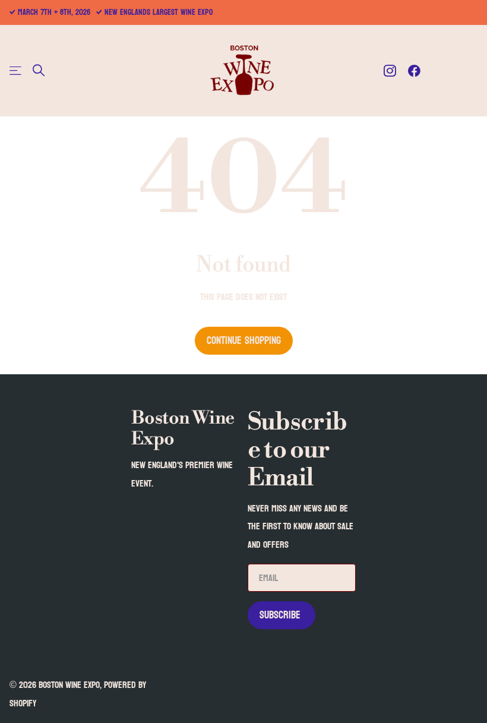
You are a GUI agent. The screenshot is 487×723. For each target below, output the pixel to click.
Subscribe (281, 615)
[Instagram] (390, 71)
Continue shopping (244, 341)
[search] (39, 70)
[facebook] (414, 71)
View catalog (16, 70)
